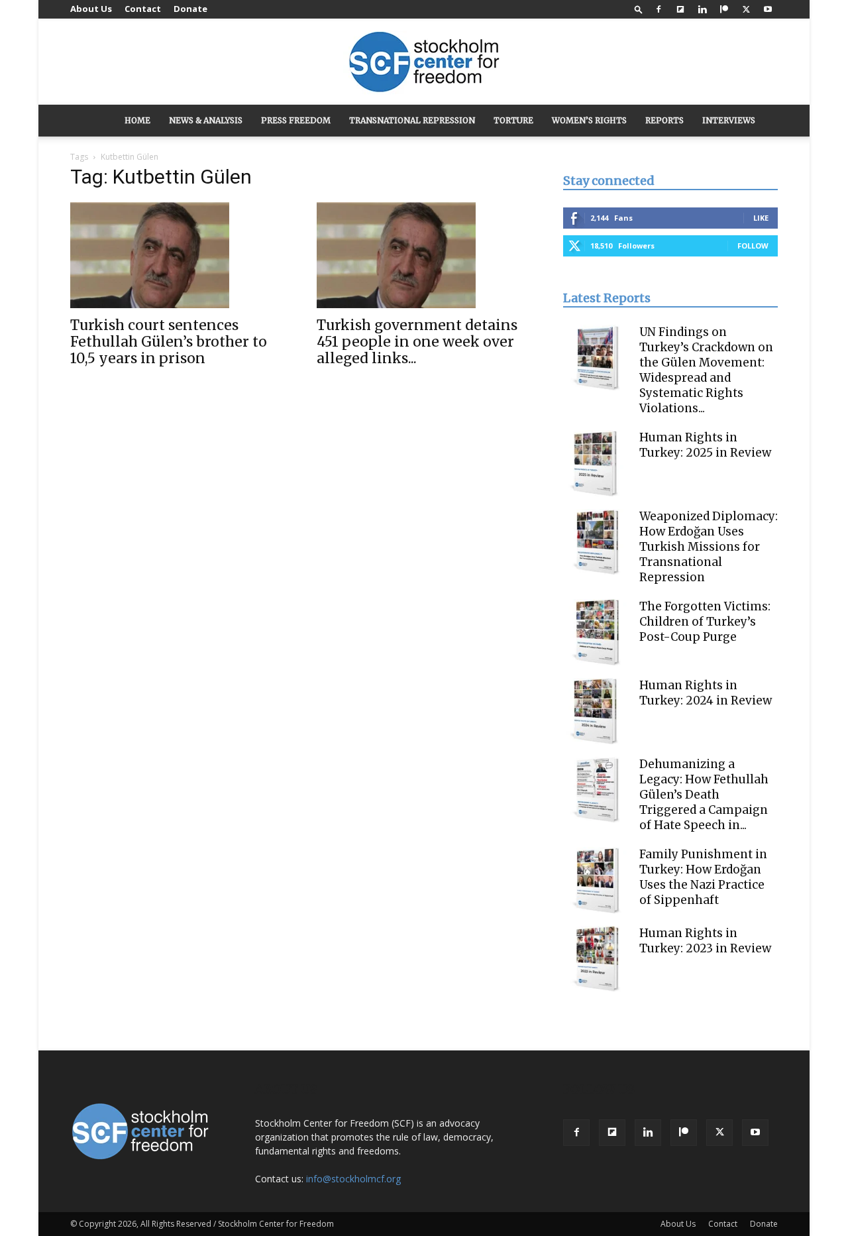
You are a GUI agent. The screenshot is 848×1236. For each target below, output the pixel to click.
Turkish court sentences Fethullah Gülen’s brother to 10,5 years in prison (168, 341)
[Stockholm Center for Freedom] (424, 62)
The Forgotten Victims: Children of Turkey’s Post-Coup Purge (704, 621)
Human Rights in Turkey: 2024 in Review (705, 693)
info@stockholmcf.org (353, 1178)
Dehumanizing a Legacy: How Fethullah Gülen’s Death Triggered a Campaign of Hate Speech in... (703, 794)
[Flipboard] (680, 9)
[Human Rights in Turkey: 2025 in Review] (596, 463)
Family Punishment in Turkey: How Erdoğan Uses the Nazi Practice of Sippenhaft (703, 877)
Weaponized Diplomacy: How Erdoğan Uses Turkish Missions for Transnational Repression (708, 547)
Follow (752, 246)
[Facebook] (658, 9)
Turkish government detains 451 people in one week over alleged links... (417, 341)
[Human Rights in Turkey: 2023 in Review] (596, 959)
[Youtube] (768, 9)
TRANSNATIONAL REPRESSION (412, 120)
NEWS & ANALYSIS (205, 120)
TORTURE (513, 120)
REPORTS (664, 120)
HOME (137, 120)
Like (760, 218)
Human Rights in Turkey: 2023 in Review (705, 941)
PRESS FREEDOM (296, 120)
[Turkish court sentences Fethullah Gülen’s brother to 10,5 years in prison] (177, 255)
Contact (143, 9)
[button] (639, 9)
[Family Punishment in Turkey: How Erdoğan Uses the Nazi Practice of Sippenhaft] (596, 880)
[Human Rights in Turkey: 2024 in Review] (596, 711)
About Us (91, 9)
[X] (746, 9)
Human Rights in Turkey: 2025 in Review (705, 445)
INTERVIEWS (728, 120)
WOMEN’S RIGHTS (589, 120)
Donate (190, 9)
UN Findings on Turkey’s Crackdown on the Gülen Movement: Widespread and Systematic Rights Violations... (706, 370)
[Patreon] (724, 9)
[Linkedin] (702, 9)
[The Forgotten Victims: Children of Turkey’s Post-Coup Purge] (596, 632)
